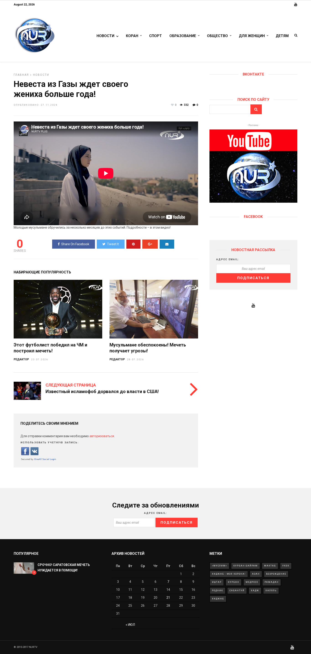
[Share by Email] (167, 244)
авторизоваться (101, 436)
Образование (182, 36)
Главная (21, 74)
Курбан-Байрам (245, 566)
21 (168, 597)
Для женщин (252, 36)
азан (256, 574)
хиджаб (218, 599)
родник (217, 590)
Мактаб (270, 566)
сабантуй (237, 590)
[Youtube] (295, 4)
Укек (285, 566)
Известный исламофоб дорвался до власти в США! (102, 391)
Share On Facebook (75, 244)
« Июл (130, 624)
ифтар (217, 582)
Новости (105, 36)
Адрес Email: (227, 259)
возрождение (276, 574)
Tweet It (113, 244)
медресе (252, 582)
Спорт (155, 36)
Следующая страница (71, 385)
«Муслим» (219, 566)
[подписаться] (253, 201)
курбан (233, 582)
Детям (282, 36)
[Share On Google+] (150, 244)
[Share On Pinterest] (133, 244)
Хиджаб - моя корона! (229, 574)
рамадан (272, 582)
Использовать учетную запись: (49, 442)
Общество (217, 36)
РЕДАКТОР (21, 359)
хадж (255, 590)
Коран (132, 36)
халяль (271, 590)
